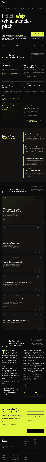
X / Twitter (36, 445)
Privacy (23, 455)
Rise (3, 2)
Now (35, 441)
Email (35, 449)
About (27, 2)
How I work (18, 2)
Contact (31, 2)
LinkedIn (35, 443)
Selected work (26, 441)
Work (23, 2)
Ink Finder (36, 447)
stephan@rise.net (13, 424)
